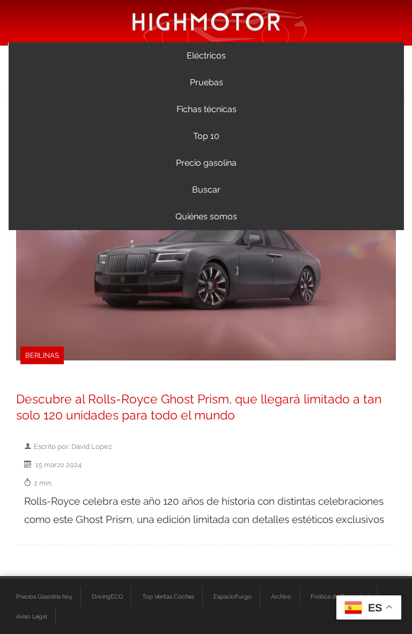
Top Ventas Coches (168, 596)
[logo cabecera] (206, 21)
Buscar (206, 190)
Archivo (281, 596)
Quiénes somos (206, 216)
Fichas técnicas (206, 109)
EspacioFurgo (233, 596)
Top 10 (206, 136)
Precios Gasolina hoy (44, 596)
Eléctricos (206, 55)
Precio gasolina (206, 163)
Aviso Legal (31, 616)
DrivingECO (107, 596)
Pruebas (206, 82)
